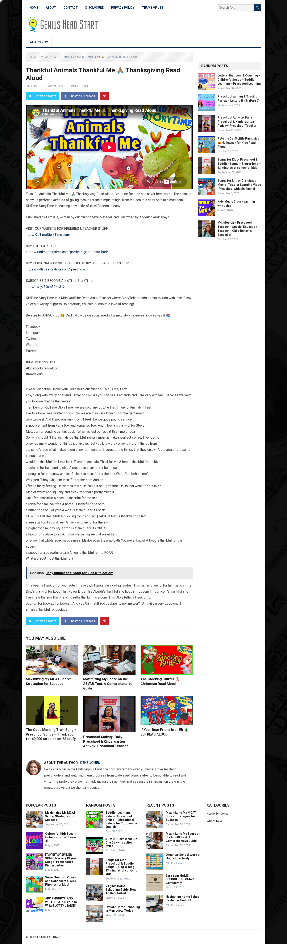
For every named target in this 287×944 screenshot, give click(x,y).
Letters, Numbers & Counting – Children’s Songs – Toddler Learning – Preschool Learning (239, 79)
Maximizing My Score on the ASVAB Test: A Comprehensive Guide (107, 683)
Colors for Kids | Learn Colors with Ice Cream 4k (60, 837)
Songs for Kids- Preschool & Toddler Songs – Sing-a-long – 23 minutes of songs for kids (239, 163)
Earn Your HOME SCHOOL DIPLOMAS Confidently (180, 879)
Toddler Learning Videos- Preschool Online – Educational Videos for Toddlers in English (121, 819)
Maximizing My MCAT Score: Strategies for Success (60, 816)
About (51, 7)
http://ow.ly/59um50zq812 (45, 287)
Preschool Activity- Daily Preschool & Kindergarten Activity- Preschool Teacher (105, 741)
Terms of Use (152, 7)
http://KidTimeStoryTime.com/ (48, 235)
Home (34, 7)
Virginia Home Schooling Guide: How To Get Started (120, 889)
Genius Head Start (48, 937)
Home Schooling (217, 813)
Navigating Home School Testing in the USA (183, 898)
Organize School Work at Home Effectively (183, 856)
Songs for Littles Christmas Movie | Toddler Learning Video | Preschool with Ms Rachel (239, 184)
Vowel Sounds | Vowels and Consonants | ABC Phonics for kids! (61, 881)
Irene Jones (33, 86)
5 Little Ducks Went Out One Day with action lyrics (121, 842)
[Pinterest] (104, 96)
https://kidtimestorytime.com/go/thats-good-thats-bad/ (67, 252)
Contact (70, 7)
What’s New (39, 42)
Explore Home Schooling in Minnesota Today (122, 908)
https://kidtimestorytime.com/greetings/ (56, 269)
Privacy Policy (122, 7)
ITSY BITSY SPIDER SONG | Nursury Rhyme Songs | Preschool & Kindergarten (60, 860)
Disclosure (94, 7)
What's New (48, 56)
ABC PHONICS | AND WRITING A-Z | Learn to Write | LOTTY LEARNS (61, 902)
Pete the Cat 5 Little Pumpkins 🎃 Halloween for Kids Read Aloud (238, 142)
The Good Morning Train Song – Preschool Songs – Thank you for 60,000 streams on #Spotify (51, 734)
